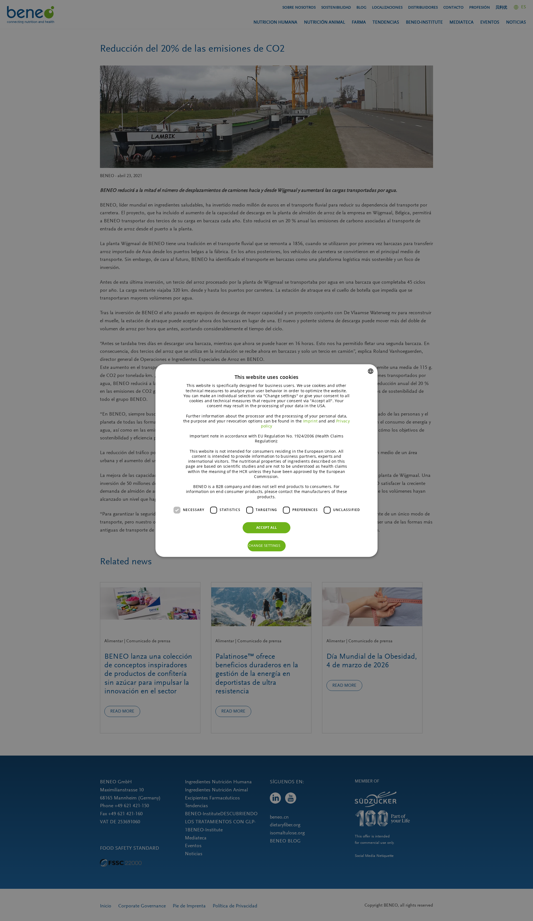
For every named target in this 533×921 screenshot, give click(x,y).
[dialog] (266, 460)
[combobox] (370, 371)
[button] (267, 545)
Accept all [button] (266, 527)
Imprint (310, 421)
